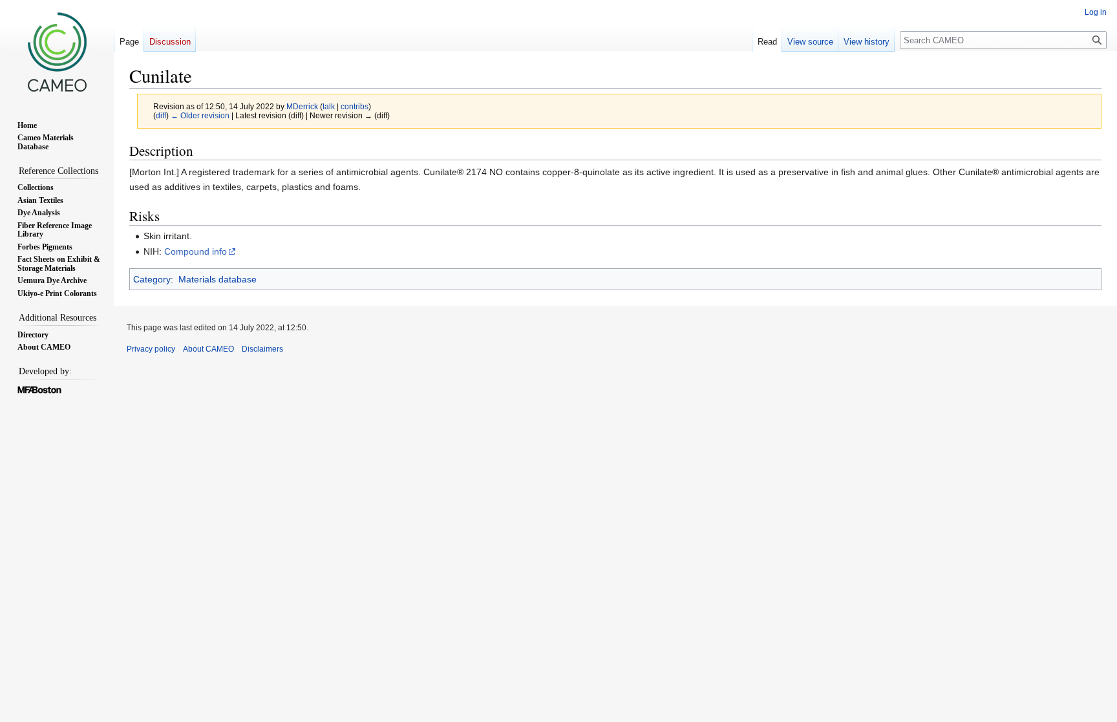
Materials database (217, 279)
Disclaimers (262, 349)
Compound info (195, 251)
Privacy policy (151, 349)
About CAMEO (208, 349)
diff (161, 115)
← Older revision (200, 115)
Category (152, 279)
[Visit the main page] (57, 51)
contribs (354, 106)
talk (329, 106)
